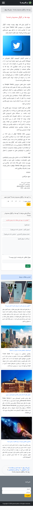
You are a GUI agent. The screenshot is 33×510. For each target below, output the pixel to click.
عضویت (28, 495)
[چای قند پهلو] (25, 3)
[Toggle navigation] (3, 2)
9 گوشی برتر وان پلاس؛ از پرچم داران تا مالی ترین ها (18, 306)
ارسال (27, 266)
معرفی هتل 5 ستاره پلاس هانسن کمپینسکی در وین (18, 395)
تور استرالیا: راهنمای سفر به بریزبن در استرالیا (20, 350)
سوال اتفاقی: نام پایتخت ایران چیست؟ (20, 257)
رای (28, 204)
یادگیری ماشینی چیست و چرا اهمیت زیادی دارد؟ (19, 442)
